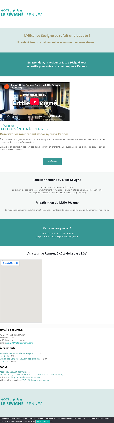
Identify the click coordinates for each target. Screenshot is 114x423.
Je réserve (52, 161)
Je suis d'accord (42, 421)
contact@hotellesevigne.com (19, 343)
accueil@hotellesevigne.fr (65, 236)
